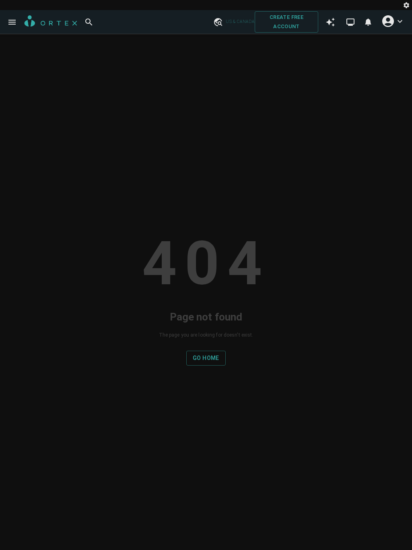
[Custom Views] (350, 22)
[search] (89, 22)
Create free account (286, 21)
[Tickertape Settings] (406, 5)
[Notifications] (368, 22)
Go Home (206, 358)
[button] (218, 22)
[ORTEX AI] (330, 22)
